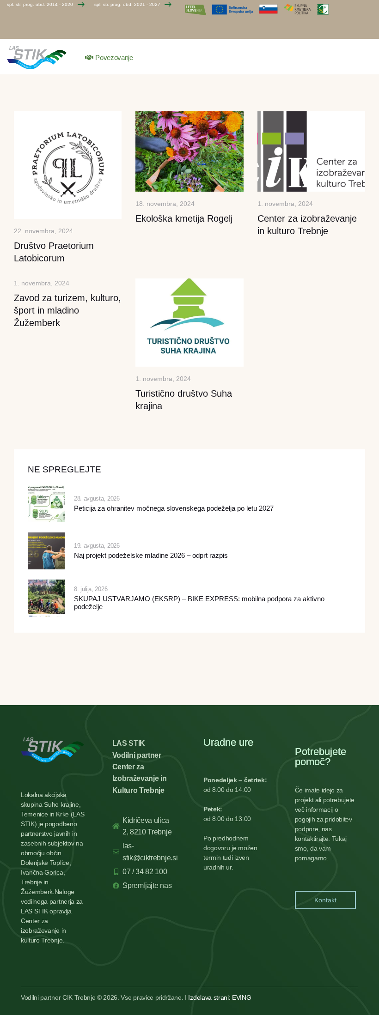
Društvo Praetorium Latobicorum (54, 252)
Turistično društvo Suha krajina (183, 399)
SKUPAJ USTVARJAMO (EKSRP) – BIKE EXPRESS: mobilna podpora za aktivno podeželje (199, 602)
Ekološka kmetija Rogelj (183, 218)
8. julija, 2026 (90, 589)
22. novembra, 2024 (43, 231)
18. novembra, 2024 (165, 203)
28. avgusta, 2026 (97, 498)
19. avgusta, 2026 (97, 545)
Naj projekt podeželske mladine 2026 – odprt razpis (151, 555)
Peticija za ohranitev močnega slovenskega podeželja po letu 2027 (174, 508)
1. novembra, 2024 (285, 203)
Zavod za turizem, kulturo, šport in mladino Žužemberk (67, 310)
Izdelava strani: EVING (219, 997)
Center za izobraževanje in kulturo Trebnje (307, 224)
